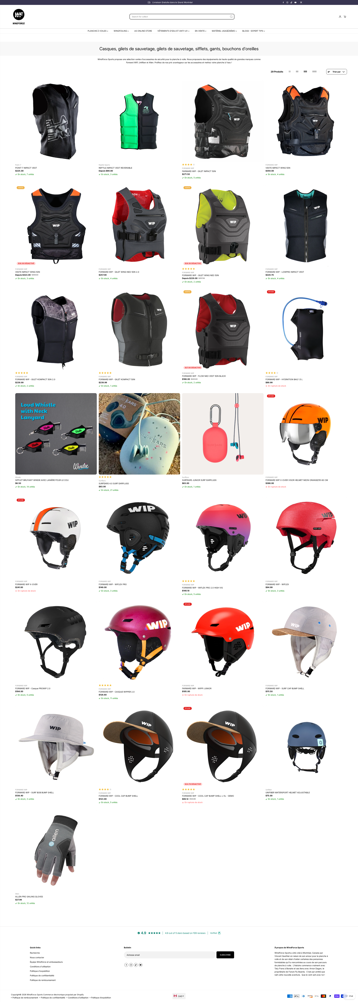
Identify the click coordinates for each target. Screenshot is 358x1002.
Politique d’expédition (101, 997)
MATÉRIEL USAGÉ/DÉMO (224, 31)
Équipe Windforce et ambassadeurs (46, 962)
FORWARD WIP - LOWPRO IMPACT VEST (285, 272)
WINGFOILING (121, 31)
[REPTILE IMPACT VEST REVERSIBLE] (139, 121)
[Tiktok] (291, 2)
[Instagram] (287, 2)
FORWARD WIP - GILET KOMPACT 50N (117, 379)
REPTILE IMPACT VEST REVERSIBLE (115, 168)
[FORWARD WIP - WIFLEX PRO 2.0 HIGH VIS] (223, 538)
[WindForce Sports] (18, 16)
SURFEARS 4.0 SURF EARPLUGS (114, 483)
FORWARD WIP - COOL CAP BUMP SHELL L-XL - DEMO (208, 796)
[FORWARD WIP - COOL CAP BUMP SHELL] (139, 746)
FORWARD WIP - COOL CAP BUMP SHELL (118, 796)
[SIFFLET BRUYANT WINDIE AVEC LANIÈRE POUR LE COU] (56, 434)
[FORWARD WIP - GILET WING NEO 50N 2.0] (139, 225)
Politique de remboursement (25, 997)
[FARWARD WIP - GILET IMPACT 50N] (223, 121)
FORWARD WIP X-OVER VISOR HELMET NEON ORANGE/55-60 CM (297, 480)
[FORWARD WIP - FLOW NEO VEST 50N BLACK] (223, 329)
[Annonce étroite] (301, 2)
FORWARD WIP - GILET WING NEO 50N (200, 275)
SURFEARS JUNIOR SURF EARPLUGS (199, 480)
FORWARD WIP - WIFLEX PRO (113, 584)
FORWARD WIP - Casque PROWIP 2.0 (32, 688)
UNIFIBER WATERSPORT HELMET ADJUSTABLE (288, 792)
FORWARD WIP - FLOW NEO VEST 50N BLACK (204, 376)
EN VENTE (200, 31)
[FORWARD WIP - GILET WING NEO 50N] (223, 225)
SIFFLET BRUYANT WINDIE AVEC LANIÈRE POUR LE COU (42, 480)
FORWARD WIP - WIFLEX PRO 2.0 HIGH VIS (202, 587)
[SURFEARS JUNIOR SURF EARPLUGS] (223, 434)
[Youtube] (295, 2)
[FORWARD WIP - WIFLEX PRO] (139, 538)
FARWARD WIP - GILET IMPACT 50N (199, 171)
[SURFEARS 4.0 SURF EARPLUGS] (139, 434)
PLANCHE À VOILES (97, 31)
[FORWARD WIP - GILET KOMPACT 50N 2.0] (56, 329)
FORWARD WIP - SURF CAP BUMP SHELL (285, 688)
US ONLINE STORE (143, 31)
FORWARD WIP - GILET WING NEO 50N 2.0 (119, 272)
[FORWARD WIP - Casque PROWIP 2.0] (56, 642)
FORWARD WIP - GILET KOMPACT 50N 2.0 (35, 379)
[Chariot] (345, 17)
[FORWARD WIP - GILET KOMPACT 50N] (139, 329)
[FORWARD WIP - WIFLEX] (306, 538)
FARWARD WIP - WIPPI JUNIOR (196, 688)
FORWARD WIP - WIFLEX (277, 584)
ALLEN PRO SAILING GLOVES (29, 896)
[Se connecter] (340, 17)
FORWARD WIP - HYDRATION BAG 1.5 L (284, 379)
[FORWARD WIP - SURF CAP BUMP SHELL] (306, 642)
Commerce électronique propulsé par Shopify (63, 994)
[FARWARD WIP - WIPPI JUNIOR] (223, 642)
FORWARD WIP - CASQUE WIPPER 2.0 (117, 692)
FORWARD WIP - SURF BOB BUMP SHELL (34, 792)
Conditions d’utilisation (78, 997)
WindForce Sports (35, 994)
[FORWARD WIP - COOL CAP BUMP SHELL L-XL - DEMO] (223, 746)
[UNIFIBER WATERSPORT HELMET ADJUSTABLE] (306, 746)
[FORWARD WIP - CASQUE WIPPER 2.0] (139, 642)
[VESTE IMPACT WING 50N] (306, 121)
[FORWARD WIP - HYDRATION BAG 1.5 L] (306, 329)
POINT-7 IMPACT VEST (26, 168)
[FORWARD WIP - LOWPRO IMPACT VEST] (306, 225)
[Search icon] (231, 16)
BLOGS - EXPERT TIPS (253, 31)
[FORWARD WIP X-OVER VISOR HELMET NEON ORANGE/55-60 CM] (306, 434)
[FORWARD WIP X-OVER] (56, 538)
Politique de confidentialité (53, 997)
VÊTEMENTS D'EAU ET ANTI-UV (172, 31)
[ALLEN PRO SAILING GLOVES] (56, 850)
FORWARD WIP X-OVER (26, 584)
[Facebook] (283, 2)
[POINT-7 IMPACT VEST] (56, 121)
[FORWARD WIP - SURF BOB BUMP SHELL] (56, 746)
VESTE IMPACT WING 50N (278, 168)
